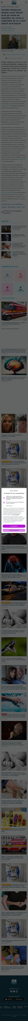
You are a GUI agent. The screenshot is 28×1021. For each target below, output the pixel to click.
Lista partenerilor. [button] (15, 514)
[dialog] (14, 510)
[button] (14, 506)
